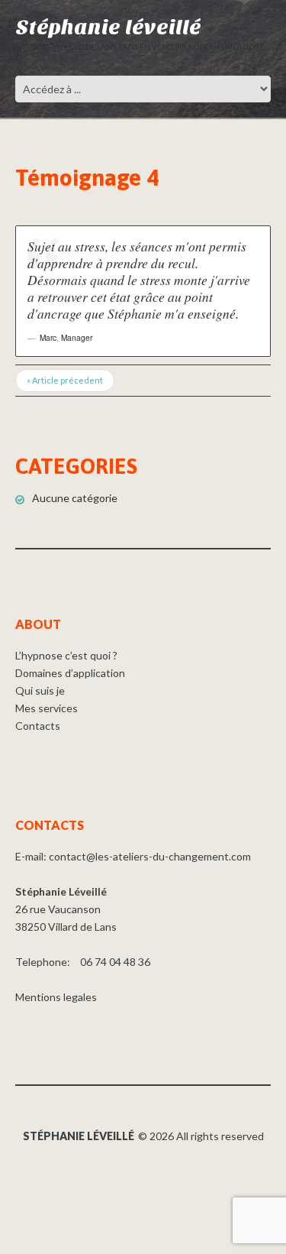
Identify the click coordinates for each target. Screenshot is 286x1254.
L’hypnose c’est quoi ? (66, 655)
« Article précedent (65, 380)
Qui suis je (40, 690)
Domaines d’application (70, 672)
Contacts (37, 725)
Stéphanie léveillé (108, 27)
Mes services (46, 708)
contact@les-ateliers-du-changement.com (150, 856)
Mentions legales (56, 996)
